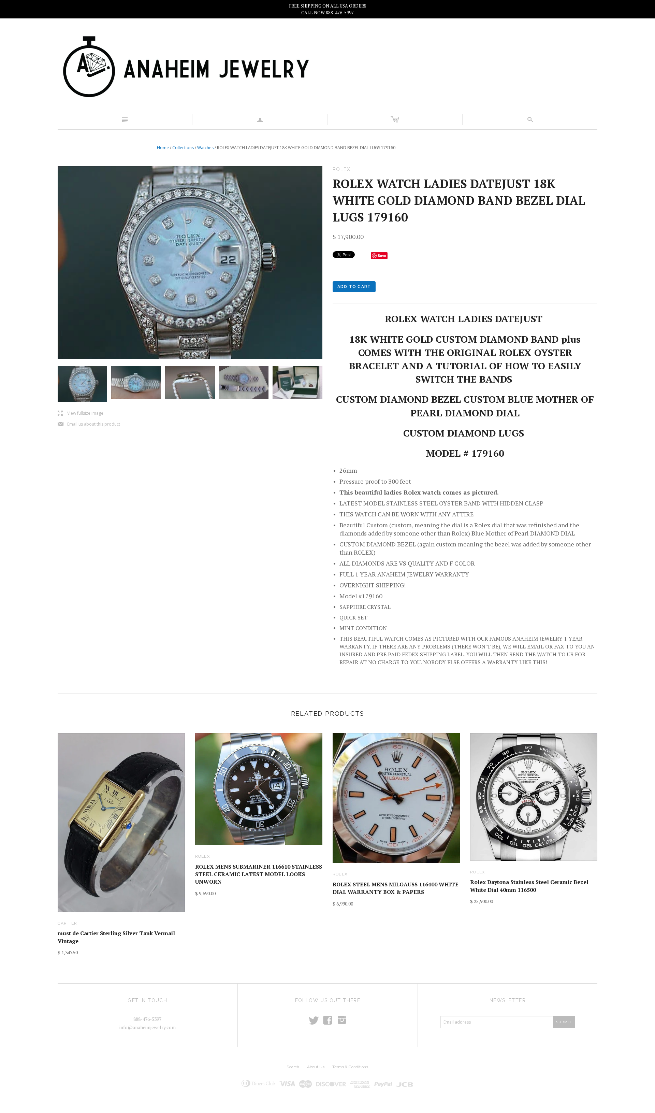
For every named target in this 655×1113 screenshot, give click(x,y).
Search (293, 1067)
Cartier (67, 923)
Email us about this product (89, 424)
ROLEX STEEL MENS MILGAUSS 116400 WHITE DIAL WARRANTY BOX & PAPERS (395, 888)
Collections (183, 148)
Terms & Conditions (350, 1067)
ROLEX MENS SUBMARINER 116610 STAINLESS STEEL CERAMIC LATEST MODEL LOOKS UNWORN (258, 874)
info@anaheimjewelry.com (147, 1027)
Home (163, 148)
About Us (315, 1067)
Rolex (202, 856)
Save (382, 255)
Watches (205, 148)
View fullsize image (80, 413)
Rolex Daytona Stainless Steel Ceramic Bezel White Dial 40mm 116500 (529, 885)
